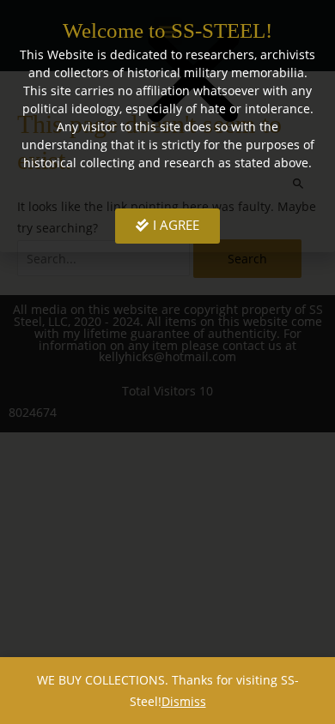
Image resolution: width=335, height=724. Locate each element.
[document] (167, 362)
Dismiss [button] (183, 701)
